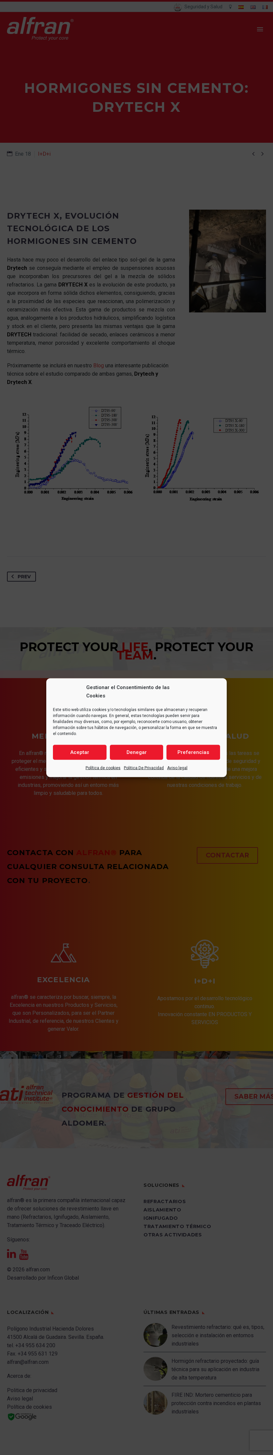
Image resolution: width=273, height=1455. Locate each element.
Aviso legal (177, 767)
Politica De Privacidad (144, 767)
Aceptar (79, 752)
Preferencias (193, 752)
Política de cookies (103, 767)
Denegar (137, 752)
